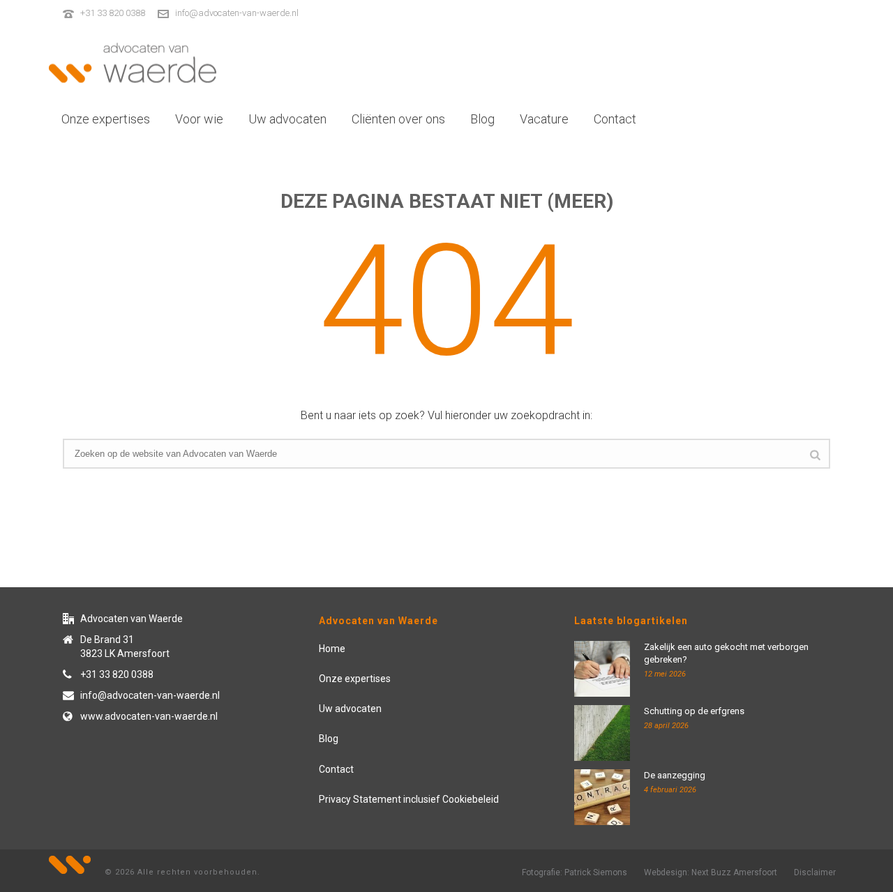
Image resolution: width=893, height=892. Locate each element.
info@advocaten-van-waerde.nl (237, 13)
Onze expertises (105, 119)
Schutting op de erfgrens (694, 711)
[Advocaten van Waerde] (132, 62)
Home (332, 648)
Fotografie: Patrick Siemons (574, 872)
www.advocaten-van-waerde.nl (149, 716)
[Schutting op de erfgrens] (602, 733)
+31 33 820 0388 (112, 13)
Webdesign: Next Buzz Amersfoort (710, 872)
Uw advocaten (287, 119)
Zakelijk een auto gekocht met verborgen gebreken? (726, 653)
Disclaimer (815, 872)
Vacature (544, 119)
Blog (482, 119)
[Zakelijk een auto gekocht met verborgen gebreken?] (602, 669)
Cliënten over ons (398, 119)
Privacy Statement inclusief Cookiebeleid (409, 799)
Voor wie (199, 119)
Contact (615, 119)
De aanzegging (674, 775)
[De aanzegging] (602, 797)
